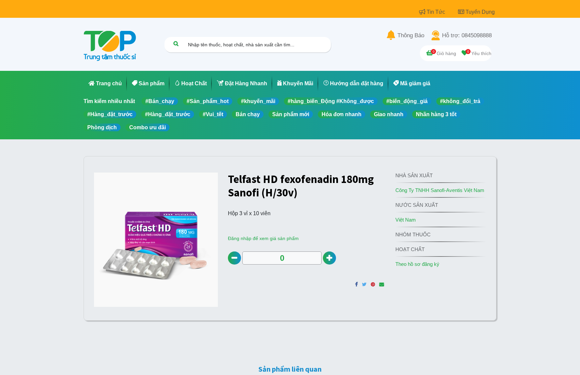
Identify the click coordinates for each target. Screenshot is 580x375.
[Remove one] (234, 258)
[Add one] (329, 258)
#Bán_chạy (159, 101)
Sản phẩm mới (290, 114)
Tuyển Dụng (480, 12)
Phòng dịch (102, 127)
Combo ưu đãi (147, 127)
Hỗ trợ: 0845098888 (467, 35)
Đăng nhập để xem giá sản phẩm (263, 238)
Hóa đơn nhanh (341, 114)
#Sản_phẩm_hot (208, 101)
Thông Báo (410, 35)
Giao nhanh (388, 114)
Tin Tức (436, 12)
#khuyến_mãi (258, 101)
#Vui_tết (213, 114)
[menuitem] (105, 83)
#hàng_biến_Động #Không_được (331, 101)
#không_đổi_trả (460, 101)
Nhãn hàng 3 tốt (436, 114)
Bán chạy (248, 114)
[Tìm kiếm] (176, 43)
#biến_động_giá (407, 101)
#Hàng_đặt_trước (110, 114)
